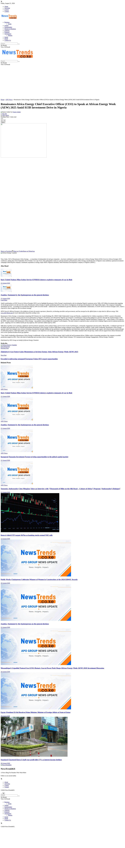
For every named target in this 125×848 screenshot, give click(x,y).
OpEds (6, 25)
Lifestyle (6, 30)
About (6, 6)
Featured (6, 32)
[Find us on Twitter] (1, 1)
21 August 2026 (5, 283)
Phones (10, 35)
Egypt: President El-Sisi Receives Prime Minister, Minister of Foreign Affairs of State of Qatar (35, 712)
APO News (9, 99)
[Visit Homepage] (9, 19)
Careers (6, 10)
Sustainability (8, 27)
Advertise (7, 8)
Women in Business (10, 29)
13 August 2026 (5, 538)
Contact (6, 11)
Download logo (5, 346)
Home (2, 99)
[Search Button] (18, 61)
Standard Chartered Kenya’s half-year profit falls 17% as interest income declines (31, 760)
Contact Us (7, 40)
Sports (6, 37)
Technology (7, 34)
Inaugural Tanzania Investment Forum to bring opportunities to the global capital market (34, 457)
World (6, 39)
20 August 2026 (5, 583)
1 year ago (4, 113)
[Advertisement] (62, 84)
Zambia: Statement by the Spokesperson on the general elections (25, 295)
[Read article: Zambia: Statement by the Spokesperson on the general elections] (62, 288)
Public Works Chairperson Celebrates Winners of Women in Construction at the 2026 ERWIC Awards (39, 579)
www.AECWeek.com (7, 313)
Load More (4, 300)
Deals (9, 24)
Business (7, 22)
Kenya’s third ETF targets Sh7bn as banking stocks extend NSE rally (27, 535)
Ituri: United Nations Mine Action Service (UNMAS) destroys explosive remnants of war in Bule (36, 280)
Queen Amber (17, 112)
